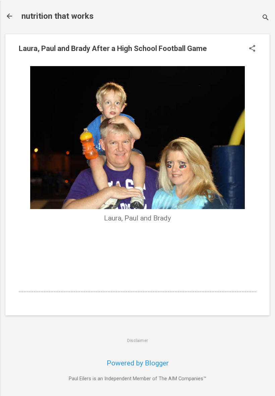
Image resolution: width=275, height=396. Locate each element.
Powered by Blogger (138, 363)
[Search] (266, 18)
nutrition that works (57, 16)
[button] (252, 49)
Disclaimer (137, 340)
